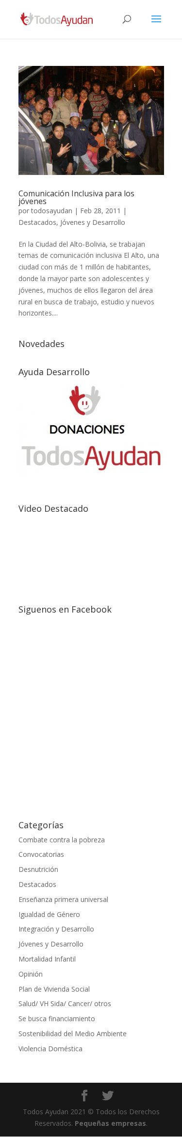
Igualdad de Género (49, 914)
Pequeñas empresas (110, 1123)
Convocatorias (41, 854)
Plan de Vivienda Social (54, 989)
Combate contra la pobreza (61, 839)
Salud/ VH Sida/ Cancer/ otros (64, 1003)
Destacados (37, 222)
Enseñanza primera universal (63, 899)
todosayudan (51, 210)
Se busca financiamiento (56, 1018)
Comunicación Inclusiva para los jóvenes (76, 197)
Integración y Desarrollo (56, 928)
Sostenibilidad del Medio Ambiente (72, 1033)
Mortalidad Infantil (47, 958)
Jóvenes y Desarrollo (92, 222)
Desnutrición (38, 869)
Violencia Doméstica (50, 1048)
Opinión (30, 974)
